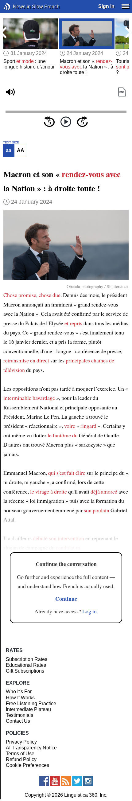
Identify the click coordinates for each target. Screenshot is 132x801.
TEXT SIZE (11, 142)
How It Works (20, 697)
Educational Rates (26, 665)
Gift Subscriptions (25, 671)
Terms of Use (20, 753)
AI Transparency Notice (31, 747)
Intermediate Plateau (28, 709)
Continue (66, 599)
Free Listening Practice (31, 703)
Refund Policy (21, 759)
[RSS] (66, 781)
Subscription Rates (26, 659)
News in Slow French (16, 6)
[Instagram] (88, 781)
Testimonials (19, 715)
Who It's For (19, 691)
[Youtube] (55, 781)
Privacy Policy (21, 741)
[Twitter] (77, 781)
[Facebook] (44, 781)
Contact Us (18, 721)
